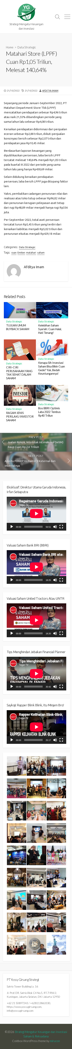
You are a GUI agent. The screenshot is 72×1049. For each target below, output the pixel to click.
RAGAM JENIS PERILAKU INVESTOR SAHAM (20, 416)
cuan (14, 252)
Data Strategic (26, 47)
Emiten (21, 252)
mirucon (55, 1041)
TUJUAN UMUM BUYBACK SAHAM (17, 327)
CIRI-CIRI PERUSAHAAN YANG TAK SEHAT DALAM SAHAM (19, 373)
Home (9, 47)
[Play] (12, 527)
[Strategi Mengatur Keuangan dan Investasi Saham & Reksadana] (26, 12)
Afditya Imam (50, 90)
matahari (31, 252)
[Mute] (55, 527)
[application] (36, 513)
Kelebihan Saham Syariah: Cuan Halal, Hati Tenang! (50, 329)
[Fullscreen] (61, 527)
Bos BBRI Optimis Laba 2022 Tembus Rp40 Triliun (49, 412)
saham (41, 252)
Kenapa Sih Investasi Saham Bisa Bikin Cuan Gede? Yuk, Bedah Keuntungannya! (51, 368)
